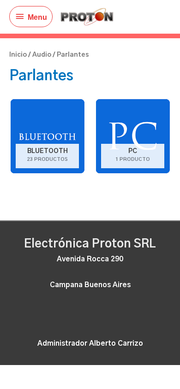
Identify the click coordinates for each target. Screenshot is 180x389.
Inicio (18, 55)
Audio (41, 55)
